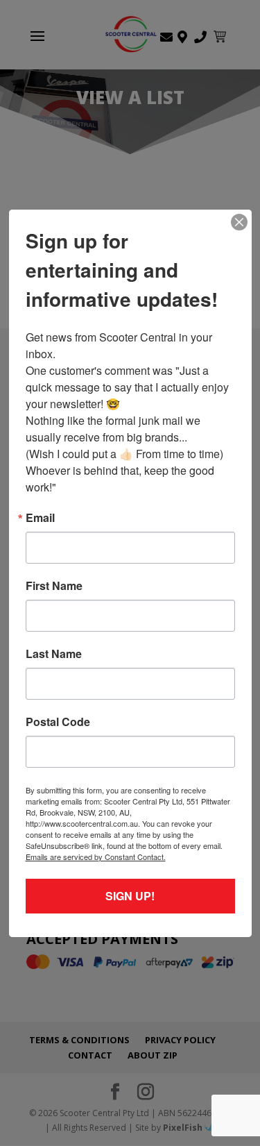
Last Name (54, 653)
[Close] (239, 222)
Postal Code (58, 721)
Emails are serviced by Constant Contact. (96, 856)
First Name (54, 585)
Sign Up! (130, 896)
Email (40, 517)
